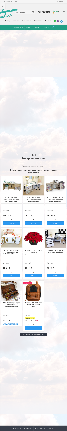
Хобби (45, 27)
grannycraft (8, 1)
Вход (60, 1)
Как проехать (27, 21)
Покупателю (38, 21)
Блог (15, 1)
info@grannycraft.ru (12, 21)
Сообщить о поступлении (10, 323)
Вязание (28, 27)
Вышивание (17, 27)
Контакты (49, 21)
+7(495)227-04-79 (44, 12)
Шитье (37, 27)
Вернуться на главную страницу (34, 334)
